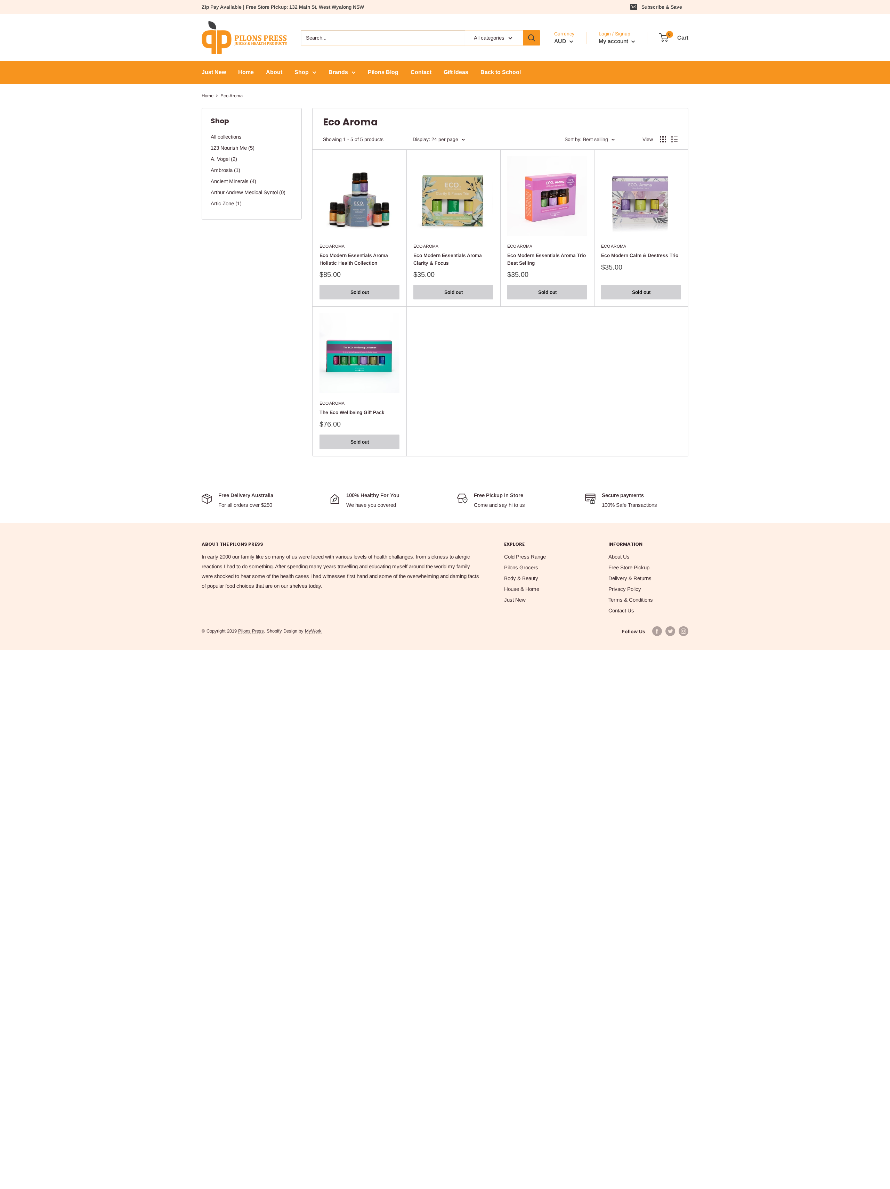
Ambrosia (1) (225, 170)
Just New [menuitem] (214, 72)
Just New (515, 600)
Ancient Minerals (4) (233, 181)
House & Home (521, 589)
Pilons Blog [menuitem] (383, 72)
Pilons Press (251, 631)
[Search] (531, 38)
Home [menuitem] (246, 72)
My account (614, 41)
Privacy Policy (624, 589)
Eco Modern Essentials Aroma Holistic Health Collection (353, 259)
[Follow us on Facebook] (657, 631)
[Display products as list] (674, 139)
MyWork (313, 631)
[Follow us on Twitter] (670, 631)
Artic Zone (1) (226, 203)
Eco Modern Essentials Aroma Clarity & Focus (447, 259)
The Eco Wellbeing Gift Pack (352, 412)
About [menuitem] (274, 72)
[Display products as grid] (663, 139)
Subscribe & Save (661, 7)
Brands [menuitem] (338, 72)
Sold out (359, 292)
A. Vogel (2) (224, 159)
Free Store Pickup (628, 567)
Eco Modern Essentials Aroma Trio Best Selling (546, 259)
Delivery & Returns (630, 578)
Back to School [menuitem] (500, 72)
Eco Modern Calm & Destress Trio (639, 255)
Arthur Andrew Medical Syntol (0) (248, 192)
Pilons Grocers (521, 567)
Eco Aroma (332, 246)
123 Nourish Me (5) (232, 148)
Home (207, 95)
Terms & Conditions (630, 600)
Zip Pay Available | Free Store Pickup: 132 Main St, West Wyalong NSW (283, 7)
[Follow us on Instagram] (683, 631)
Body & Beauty (521, 578)
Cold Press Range (525, 557)
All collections (226, 137)
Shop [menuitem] (301, 72)
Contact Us (621, 610)
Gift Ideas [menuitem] (456, 72)
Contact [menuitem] (421, 72)
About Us (619, 557)
